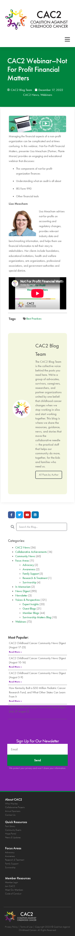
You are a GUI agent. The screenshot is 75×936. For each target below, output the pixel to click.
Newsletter (21, 595)
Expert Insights (31, 604)
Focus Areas (22, 560)
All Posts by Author (48, 474)
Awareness (29, 569)
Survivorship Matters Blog (37, 617)
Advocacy (28, 565)
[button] (67, 39)
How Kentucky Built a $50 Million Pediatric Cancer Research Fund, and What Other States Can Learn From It (37, 692)
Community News (25, 556)
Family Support (31, 574)
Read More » (15, 651)
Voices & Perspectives (27, 600)
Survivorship (29, 582)
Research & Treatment (35, 578)
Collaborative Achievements (31, 552)
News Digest (22, 591)
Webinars (46, 95)
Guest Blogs (29, 608)
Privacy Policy (11, 926)
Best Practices (34, 318)
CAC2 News (31, 95)
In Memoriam (23, 587)
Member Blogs (31, 613)
